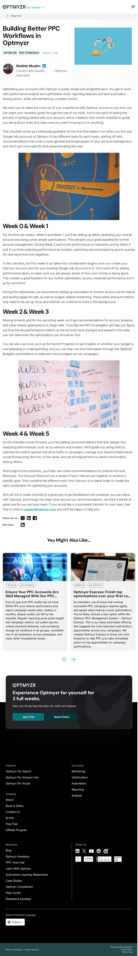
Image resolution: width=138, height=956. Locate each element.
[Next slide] (73, 659)
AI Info (10, 818)
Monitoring (78, 771)
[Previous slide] (64, 659)
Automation (79, 783)
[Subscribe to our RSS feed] (23, 525)
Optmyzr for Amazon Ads (22, 777)
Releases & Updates (18, 898)
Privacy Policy (126, 949)
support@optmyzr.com (40, 509)
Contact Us (13, 812)
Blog (8, 850)
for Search (33, 7)
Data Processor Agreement (121, 947)
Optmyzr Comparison (19, 886)
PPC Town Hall (15, 862)
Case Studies (14, 880)
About (9, 799)
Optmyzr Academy (17, 856)
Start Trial (28, 716)
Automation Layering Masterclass (27, 874)
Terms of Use (127, 952)
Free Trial (12, 824)
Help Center (13, 892)
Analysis (77, 795)
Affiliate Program (16, 830)
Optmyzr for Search (18, 771)
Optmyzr (9, 53)
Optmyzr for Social (18, 783)
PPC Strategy (29, 53)
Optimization (80, 777)
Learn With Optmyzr (18, 868)
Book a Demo (62, 716)
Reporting (78, 789)
